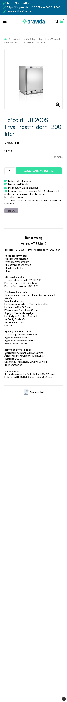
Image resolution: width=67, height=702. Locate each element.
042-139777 (19, 200)
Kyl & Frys (31, 39)
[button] (62, 21)
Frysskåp (44, 39)
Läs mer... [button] (58, 156)
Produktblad (37, 392)
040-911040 (39, 200)
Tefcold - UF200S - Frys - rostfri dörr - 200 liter (32, 41)
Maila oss (13, 187)
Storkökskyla (16, 39)
